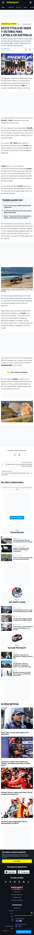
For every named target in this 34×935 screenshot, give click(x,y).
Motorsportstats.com (17, 900)
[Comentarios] (30, 49)
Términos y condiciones (11, 926)
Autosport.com (17, 897)
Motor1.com (17, 891)
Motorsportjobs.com (17, 894)
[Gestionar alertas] (19, 454)
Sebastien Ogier (6, 365)
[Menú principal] (3, 2)
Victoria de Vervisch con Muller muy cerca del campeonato (17, 206)
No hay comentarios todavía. (17, 488)
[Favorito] (26, 49)
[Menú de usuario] (30, 2)
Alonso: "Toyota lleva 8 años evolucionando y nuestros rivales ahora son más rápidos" (17, 217)
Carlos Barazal (5, 48)
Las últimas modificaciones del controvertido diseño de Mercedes (18, 211)
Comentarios (17, 908)
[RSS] (28, 882)
